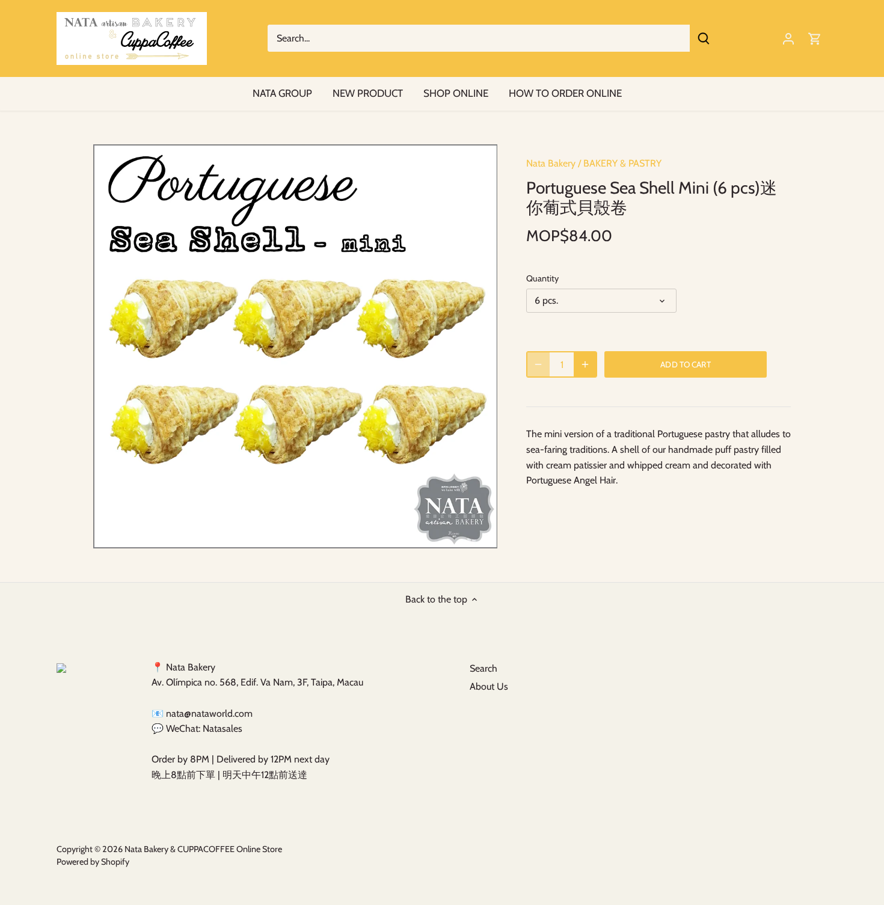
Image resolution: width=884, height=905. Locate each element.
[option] (295, 346)
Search (483, 668)
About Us (489, 686)
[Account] (788, 38)
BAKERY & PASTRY (622, 163)
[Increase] (585, 364)
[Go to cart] (815, 38)
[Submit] (703, 38)
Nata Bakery (551, 163)
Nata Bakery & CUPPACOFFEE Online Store (203, 849)
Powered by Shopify (93, 861)
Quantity (542, 279)
